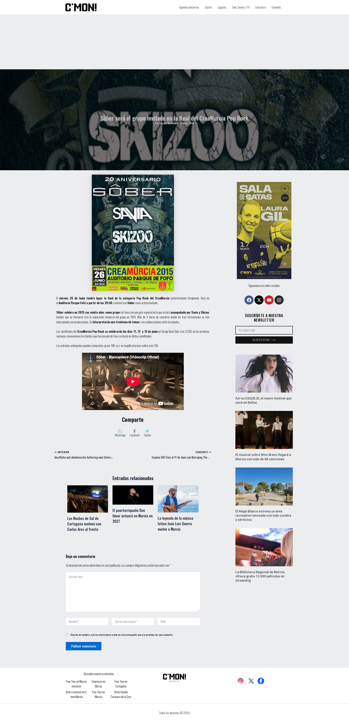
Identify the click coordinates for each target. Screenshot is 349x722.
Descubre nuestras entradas (99, 674)
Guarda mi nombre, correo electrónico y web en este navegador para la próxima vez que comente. (122, 635)
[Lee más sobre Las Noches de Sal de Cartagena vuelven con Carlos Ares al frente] (87, 498)
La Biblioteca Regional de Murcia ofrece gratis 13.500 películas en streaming (259, 576)
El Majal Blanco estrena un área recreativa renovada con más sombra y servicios (263, 515)
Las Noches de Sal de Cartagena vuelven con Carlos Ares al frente (84, 524)
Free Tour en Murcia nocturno (76, 683)
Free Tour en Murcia (98, 694)
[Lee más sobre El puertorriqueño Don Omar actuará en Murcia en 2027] (133, 494)
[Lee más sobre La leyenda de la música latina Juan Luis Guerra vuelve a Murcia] (178, 498)
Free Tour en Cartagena (121, 683)
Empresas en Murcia (98, 683)
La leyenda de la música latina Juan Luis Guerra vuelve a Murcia (175, 523)
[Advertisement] (174, 42)
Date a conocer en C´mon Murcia (76, 694)
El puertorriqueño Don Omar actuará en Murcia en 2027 (133, 516)
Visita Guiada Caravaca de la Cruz (121, 694)
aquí (117, 345)
